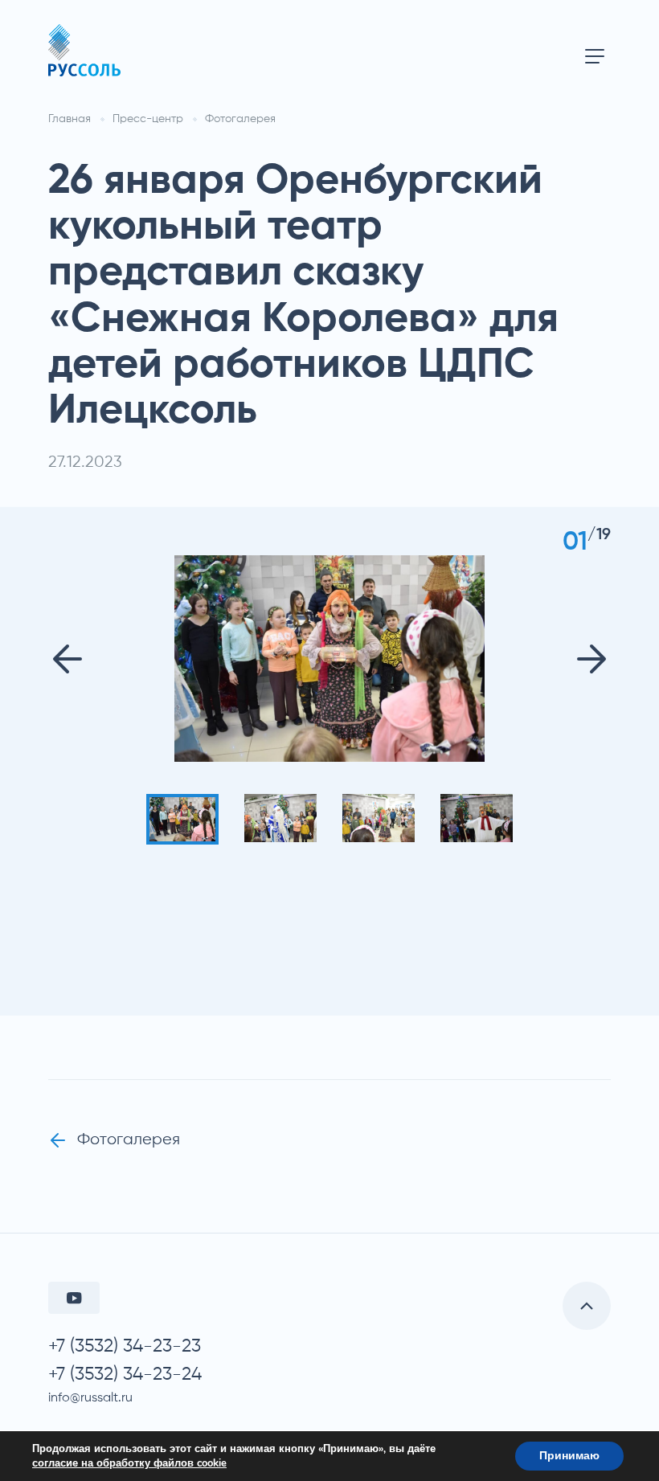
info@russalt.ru (90, 1398)
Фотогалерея (240, 119)
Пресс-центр (148, 119)
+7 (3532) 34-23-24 (125, 1374)
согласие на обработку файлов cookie (129, 1463)
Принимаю (569, 1455)
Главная (69, 119)
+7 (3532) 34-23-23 (124, 1346)
